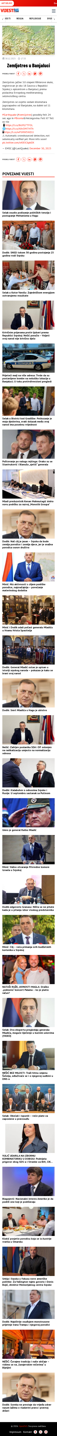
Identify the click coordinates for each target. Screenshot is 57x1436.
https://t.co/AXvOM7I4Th (19, 128)
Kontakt (27, 1432)
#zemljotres (24, 114)
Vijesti (7, 18)
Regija (20, 18)
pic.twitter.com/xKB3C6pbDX (18, 142)
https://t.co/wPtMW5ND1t (19, 132)
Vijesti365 (23, 1426)
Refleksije (35, 18)
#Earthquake (9, 114)
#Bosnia (18, 118)
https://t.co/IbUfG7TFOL (19, 125)
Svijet (50, 18)
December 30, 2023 (40, 148)
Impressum (15, 1432)
